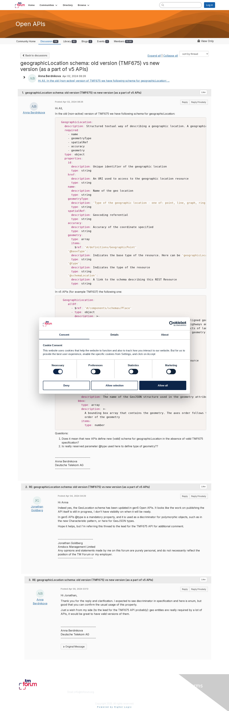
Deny (66, 385)
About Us (169, 691)
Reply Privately (198, 102)
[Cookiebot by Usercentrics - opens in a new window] (171, 323)
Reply (185, 102)
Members (123, 41)
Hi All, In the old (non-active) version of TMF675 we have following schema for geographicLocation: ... (103, 80)
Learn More (122, 695)
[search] (162, 5)
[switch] (95, 371)
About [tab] (164, 334)
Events (102, 41)
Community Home (26, 41)
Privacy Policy (172, 698)
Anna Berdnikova (34, 112)
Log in (209, 5)
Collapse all (170, 55)
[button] (48, 5)
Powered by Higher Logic (114, 707)
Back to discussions (36, 55)
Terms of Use (171, 695)
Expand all (154, 55)
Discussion (49, 41)
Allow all (163, 385)
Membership (123, 691)
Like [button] (203, 92)
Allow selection (115, 385)
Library (69, 41)
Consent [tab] (64, 334)
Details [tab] (114, 334)
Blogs (86, 41)
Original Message (75, 646)
